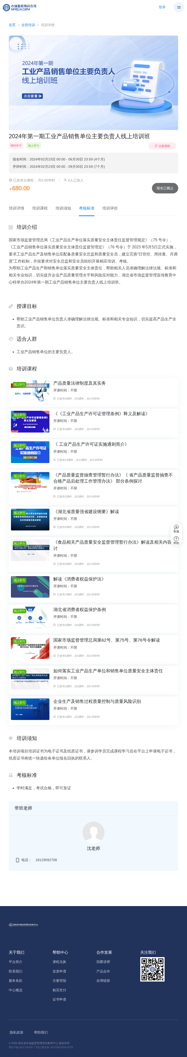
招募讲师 (103, 962)
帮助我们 (41, 1032)
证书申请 (59, 999)
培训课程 (40, 208)
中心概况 (15, 990)
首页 (12, 25)
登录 (162, 7)
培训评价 (110, 208)
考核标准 (86, 208)
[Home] (22, 7)
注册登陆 (59, 981)
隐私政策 (16, 1032)
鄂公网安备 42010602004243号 (54, 1047)
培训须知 (63, 208)
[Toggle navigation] (179, 7)
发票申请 (59, 971)
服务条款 (15, 981)
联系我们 (15, 971)
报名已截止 (165, 188)
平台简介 (15, 962)
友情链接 (103, 981)
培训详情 (16, 208)
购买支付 (59, 990)
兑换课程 (164, 146)
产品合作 (103, 971)
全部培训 (28, 25)
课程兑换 (59, 962)
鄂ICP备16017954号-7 (22, 1047)
